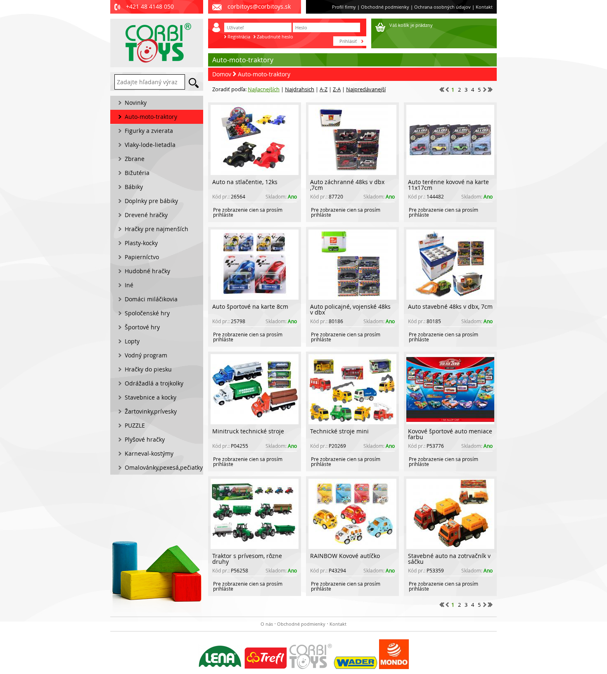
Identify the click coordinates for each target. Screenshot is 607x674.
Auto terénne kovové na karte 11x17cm (448, 185)
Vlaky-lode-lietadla (150, 145)
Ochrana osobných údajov (442, 7)
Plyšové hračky (145, 439)
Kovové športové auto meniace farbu (450, 434)
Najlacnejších (264, 89)
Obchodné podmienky (385, 7)
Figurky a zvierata (149, 131)
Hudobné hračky (147, 271)
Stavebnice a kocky (150, 397)
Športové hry (142, 327)
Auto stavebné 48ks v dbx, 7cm (450, 306)
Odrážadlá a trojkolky (154, 383)
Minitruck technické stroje (248, 431)
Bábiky (134, 187)
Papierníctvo (142, 257)
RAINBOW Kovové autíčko (345, 556)
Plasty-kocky (141, 243)
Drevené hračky (146, 215)
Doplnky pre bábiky (151, 201)
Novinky (136, 102)
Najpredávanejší (366, 89)
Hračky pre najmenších (156, 229)
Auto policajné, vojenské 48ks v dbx (350, 309)
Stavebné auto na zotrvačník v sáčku (449, 558)
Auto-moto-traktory (264, 74)
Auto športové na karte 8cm (250, 306)
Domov (221, 74)
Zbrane (135, 159)
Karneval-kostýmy (149, 453)
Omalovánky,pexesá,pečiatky (164, 467)
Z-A (337, 89)
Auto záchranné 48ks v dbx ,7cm (347, 185)
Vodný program (146, 355)
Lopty (132, 341)
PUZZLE (135, 425)
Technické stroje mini (339, 431)
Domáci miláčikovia (151, 299)
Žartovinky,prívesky (151, 411)
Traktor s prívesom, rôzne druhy (247, 558)
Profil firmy (344, 7)
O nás (267, 624)
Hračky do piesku (148, 369)
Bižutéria (137, 173)
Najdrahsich (299, 89)
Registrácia (239, 36)
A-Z (323, 89)
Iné (129, 285)
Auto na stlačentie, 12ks (244, 182)
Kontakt (484, 7)
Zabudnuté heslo (275, 36)
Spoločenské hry (147, 313)
